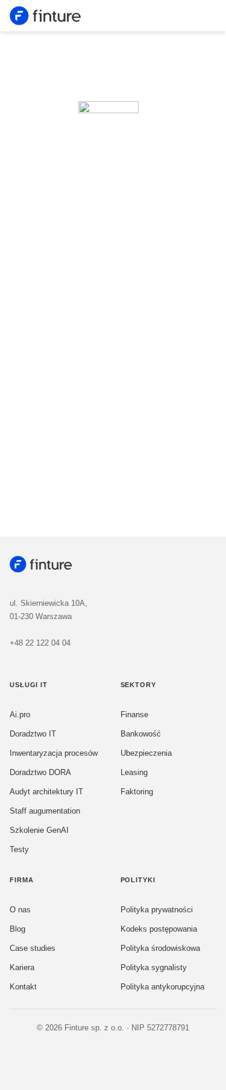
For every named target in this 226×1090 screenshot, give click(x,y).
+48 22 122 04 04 (40, 642)
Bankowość (141, 733)
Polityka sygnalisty (154, 967)
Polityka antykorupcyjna (162, 986)
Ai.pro (20, 714)
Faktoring (137, 791)
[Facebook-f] (75, 1058)
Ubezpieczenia (146, 753)
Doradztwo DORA (40, 772)
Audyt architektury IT (46, 791)
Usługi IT (29, 684)
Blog (17, 928)
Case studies (32, 948)
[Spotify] (151, 1058)
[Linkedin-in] (100, 1058)
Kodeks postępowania (159, 928)
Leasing (134, 772)
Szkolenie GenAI (39, 830)
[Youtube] (126, 1058)
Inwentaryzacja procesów (54, 753)
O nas (20, 909)
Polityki (138, 879)
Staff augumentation (45, 810)
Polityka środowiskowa (160, 948)
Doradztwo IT (33, 733)
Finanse (134, 714)
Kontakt (23, 986)
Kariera (22, 967)
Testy (19, 849)
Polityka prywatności (157, 909)
